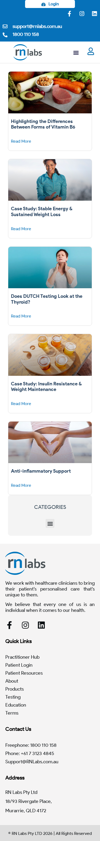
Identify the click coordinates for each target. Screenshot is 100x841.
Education (15, 705)
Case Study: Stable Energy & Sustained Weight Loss (42, 211)
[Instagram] (81, 13)
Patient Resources (24, 673)
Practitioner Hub (22, 657)
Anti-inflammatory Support (41, 471)
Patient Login (19, 665)
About (11, 681)
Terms (11, 713)
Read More (21, 141)
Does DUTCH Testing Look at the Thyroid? (46, 299)
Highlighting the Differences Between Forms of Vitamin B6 (43, 124)
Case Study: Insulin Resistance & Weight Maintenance (46, 387)
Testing (13, 697)
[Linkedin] (94, 13)
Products (14, 689)
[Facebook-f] (69, 13)
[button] (75, 52)
